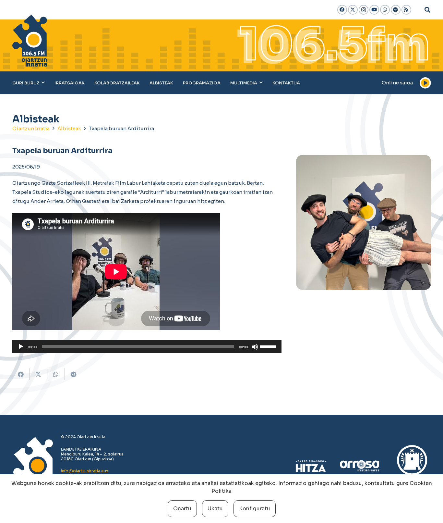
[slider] (269, 346)
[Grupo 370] (412, 466)
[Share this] (21, 374)
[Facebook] (342, 10)
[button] (427, 10)
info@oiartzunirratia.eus (84, 470)
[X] (353, 10)
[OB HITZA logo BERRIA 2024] (310, 466)
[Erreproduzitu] (21, 346)
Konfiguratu (254, 508)
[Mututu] (255, 346)
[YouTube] (374, 10)
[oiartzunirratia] (29, 41)
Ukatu (215, 508)
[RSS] (406, 10)
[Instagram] (363, 10)
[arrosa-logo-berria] (359, 466)
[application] (147, 346)
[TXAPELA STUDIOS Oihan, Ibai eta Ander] (363, 222)
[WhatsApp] (385, 10)
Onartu (182, 508)
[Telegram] (396, 10)
